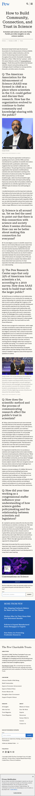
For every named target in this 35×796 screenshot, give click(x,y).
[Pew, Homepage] (6, 4)
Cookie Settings (17, 793)
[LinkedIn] (8, 752)
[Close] (33, 776)
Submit (29, 594)
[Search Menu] (27, 3)
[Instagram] (6, 752)
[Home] (16, 647)
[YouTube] (13, 752)
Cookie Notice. (13, 789)
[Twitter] (11, 752)
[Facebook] (3, 752)
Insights (4, 703)
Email (3, 591)
